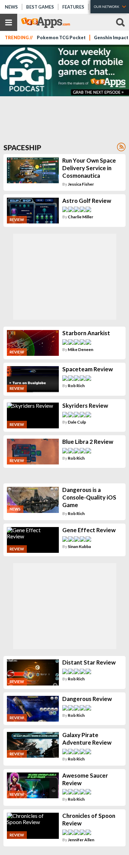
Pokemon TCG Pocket (61, 37)
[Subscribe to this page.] (121, 147)
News (11, 7)
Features (73, 7)
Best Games (40, 7)
